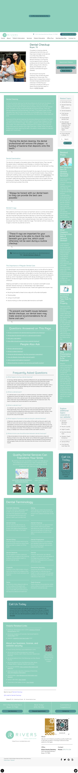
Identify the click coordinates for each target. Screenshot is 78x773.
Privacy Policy (7, 760)
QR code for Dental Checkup (12, 695)
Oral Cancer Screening (64, 114)
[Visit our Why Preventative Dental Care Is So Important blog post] (66, 350)
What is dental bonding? (15, 348)
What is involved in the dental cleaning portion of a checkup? (26, 332)
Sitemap (13, 760)
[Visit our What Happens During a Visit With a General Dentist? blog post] (66, 228)
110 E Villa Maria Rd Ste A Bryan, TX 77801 (46, 34)
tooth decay (47, 175)
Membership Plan (61, 38)
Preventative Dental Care (65, 118)
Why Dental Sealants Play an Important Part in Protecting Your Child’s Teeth (66, 126)
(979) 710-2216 (39, 88)
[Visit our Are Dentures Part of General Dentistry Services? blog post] (66, 165)
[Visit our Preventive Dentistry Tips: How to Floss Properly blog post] (66, 292)
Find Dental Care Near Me (65, 445)
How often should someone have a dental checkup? (23, 341)
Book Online (66, 70)
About (9, 38)
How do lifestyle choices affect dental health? (21, 357)
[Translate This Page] (75, 770)
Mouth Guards (65, 426)
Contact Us (72, 38)
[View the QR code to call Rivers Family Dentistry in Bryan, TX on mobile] (66, 469)
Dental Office (65, 441)
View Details (22, 679)
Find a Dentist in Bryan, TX (65, 134)
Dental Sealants (66, 110)
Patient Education (39, 38)
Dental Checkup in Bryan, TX (31, 255)
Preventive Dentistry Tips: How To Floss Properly (65, 298)
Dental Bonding (66, 102)
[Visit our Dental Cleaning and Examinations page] (17, 492)
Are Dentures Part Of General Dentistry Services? (66, 171)
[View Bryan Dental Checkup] (13, 81)
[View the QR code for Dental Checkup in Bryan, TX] (41, 476)
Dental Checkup (17, 692)
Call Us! (69, 34)
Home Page (11, 635)
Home (3, 38)
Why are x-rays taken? (14, 338)
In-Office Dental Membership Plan (39, 16)
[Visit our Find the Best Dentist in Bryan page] (43, 492)
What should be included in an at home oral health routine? (26, 363)
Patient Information (19, 38)
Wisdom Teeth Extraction (65, 437)
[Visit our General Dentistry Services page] (30, 492)
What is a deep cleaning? (15, 351)
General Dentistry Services (64, 422)
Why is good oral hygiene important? (19, 360)
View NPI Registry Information (17, 672)
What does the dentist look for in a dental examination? (24, 335)
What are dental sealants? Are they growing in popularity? (25, 354)
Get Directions (12, 711)
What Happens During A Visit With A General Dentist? (66, 235)
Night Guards (65, 429)
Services (29, 38)
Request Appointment (66, 67)
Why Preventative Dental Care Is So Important (65, 356)
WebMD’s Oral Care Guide (21, 638)
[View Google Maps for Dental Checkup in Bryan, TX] (22, 478)
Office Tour (50, 38)
